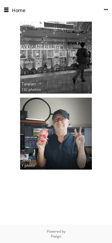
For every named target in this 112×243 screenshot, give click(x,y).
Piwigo (56, 236)
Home (18, 10)
